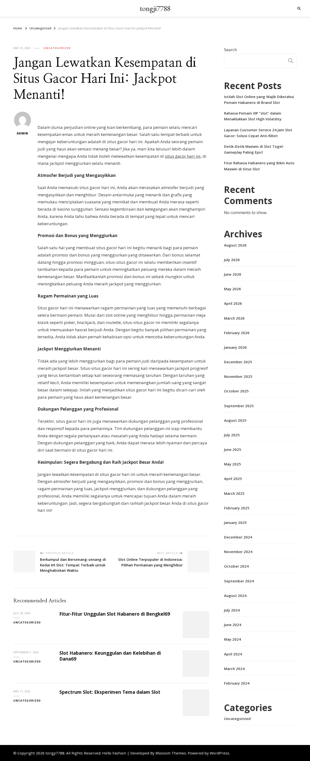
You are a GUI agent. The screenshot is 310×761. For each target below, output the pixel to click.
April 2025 (233, 478)
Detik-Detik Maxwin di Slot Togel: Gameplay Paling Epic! (254, 149)
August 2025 (235, 420)
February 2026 (236, 332)
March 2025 (234, 493)
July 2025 (232, 434)
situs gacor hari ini (183, 156)
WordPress (219, 753)
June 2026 (232, 274)
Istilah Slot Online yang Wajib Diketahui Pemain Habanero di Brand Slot (259, 99)
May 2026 (232, 288)
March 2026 (234, 318)
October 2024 (236, 566)
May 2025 (232, 464)
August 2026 (235, 245)
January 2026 (235, 347)
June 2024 (232, 624)
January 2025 (235, 522)
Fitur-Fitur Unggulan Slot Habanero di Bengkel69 (114, 614)
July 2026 (232, 259)
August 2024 (235, 595)
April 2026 (233, 303)
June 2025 (232, 449)
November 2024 (238, 551)
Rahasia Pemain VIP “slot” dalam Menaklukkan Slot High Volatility (252, 116)
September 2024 (239, 581)
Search (230, 49)
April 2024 (233, 654)
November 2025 (238, 376)
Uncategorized (57, 48)
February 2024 (236, 683)
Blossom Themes (170, 753)
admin (22, 133)
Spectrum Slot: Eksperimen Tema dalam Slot (109, 692)
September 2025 (239, 405)
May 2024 (232, 639)
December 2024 (238, 537)
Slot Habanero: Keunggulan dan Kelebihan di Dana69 (110, 656)
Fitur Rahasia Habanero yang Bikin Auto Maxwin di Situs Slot (259, 165)
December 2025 (238, 361)
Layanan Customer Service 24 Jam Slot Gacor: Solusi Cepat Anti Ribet (258, 132)
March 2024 (234, 668)
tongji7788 (155, 8)
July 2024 (232, 610)
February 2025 (236, 507)
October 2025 (236, 391)
